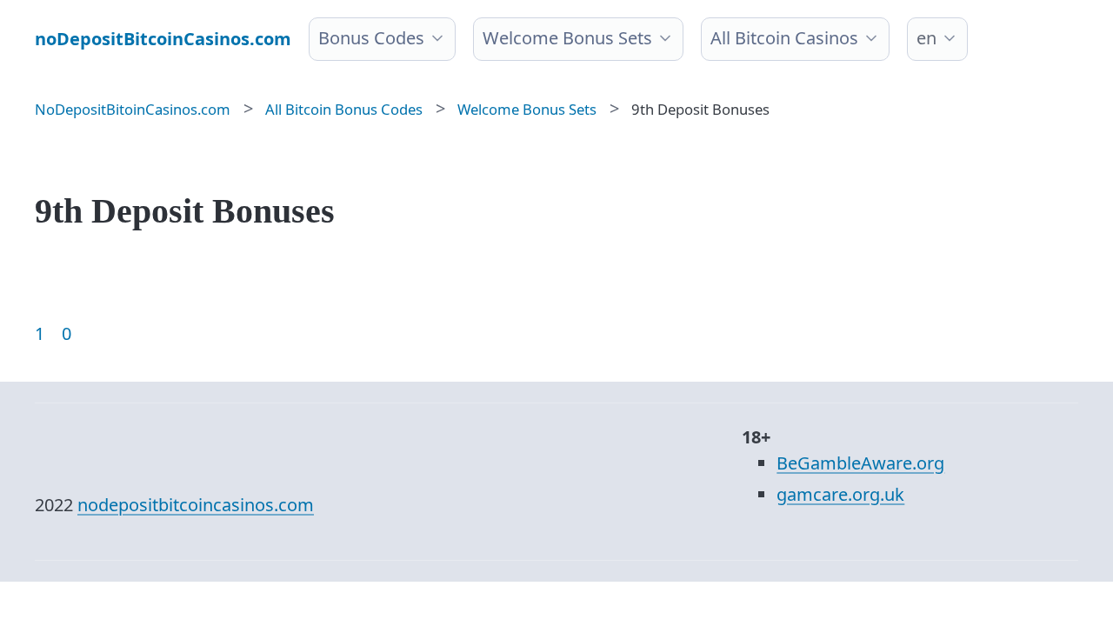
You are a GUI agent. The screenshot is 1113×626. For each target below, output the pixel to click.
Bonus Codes (371, 38)
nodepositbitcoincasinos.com (195, 504)
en (926, 38)
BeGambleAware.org (860, 463)
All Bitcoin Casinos (784, 38)
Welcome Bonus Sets (567, 38)
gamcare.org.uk (840, 494)
